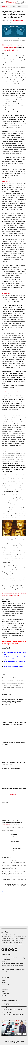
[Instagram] (6, 949)
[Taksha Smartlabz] (5, 842)
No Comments (6, 22)
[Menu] (2, 2)
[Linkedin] (9, 949)
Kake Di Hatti (14, 834)
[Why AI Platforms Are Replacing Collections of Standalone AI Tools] (14, 753)
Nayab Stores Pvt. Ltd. (16, 848)
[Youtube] (16, 949)
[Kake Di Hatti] (5, 835)
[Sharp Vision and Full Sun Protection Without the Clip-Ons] (14, 734)
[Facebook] (2, 949)
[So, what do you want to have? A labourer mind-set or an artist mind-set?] (14, 36)
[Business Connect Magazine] (15, 2)
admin (4, 20)
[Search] (26, 2)
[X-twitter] (12, 949)
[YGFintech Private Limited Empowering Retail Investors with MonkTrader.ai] (14, 812)
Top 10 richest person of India (12, 664)
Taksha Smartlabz (15, 841)
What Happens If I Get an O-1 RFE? (11, 768)
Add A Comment (14, 794)
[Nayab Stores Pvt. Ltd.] (5, 849)
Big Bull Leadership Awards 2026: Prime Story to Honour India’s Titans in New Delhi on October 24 (14, 867)
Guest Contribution (18, 20)
